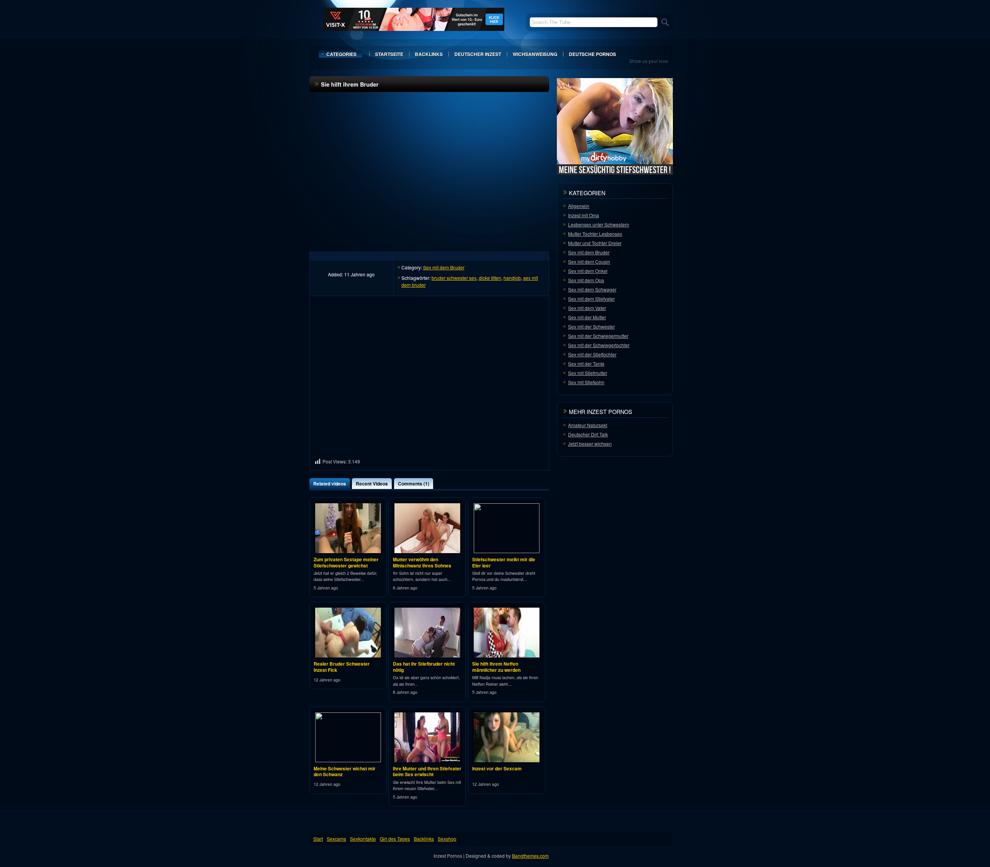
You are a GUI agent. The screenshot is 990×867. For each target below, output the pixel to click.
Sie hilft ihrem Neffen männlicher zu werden (496, 666)
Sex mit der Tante (586, 363)
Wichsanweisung (535, 54)
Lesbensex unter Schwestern (598, 224)
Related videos (329, 483)
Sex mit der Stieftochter (592, 354)
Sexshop (447, 838)
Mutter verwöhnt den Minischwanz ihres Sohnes (422, 562)
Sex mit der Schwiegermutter (598, 335)
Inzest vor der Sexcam (497, 768)
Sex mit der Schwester (591, 326)
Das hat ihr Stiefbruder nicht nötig (424, 666)
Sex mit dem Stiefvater (591, 298)
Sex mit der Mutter (587, 317)
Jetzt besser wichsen (590, 443)
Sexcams (336, 838)
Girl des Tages (395, 838)
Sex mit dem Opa (586, 280)
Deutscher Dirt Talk (588, 434)
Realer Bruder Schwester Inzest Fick (342, 666)
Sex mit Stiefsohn (586, 382)
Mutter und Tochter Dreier (594, 243)
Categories (341, 54)
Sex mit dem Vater (587, 308)
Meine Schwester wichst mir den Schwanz (345, 771)
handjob (512, 277)
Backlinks (429, 54)
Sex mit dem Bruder (443, 267)
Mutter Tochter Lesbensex (595, 233)
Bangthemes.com (530, 855)
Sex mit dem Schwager (592, 289)
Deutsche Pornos (592, 54)
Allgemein (578, 206)
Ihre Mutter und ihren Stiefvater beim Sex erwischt (427, 771)
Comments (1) (413, 483)
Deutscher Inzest (477, 54)
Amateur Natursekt (587, 425)
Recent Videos (372, 483)
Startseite (389, 54)
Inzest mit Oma (583, 215)
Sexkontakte (363, 838)
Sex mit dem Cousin (589, 261)
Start (318, 838)
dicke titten (490, 277)
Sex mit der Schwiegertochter (599, 345)
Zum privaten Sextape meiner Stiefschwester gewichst (346, 562)
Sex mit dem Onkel (588, 270)
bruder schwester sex (454, 277)
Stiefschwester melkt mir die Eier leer (503, 562)
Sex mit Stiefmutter (587, 373)
